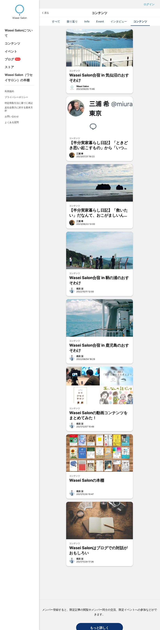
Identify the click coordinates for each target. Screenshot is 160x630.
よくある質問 (12, 122)
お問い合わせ (12, 116)
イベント (11, 51)
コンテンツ (12, 43)
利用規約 (9, 91)
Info (87, 21)
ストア (9, 67)
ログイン (149, 4)
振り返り (72, 21)
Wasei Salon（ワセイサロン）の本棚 (19, 77)
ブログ (12, 59)
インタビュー (118, 21)
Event (100, 21)
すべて (56, 21)
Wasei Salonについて (19, 32)
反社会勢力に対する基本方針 (19, 109)
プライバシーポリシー (16, 97)
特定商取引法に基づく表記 (19, 102)
